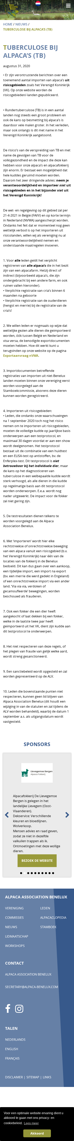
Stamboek (48, 927)
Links (47, 1077)
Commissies (14, 917)
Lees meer (31, 1123)
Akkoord (37, 1133)
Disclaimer (14, 1077)
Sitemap (32, 1077)
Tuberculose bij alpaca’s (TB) (27, 29)
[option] (37, 815)
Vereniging (14, 908)
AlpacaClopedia (53, 917)
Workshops (15, 946)
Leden (45, 908)
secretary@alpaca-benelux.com (31, 987)
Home (7, 24)
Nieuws (21, 24)
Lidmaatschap (16, 936)
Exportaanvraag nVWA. (21, 355)
